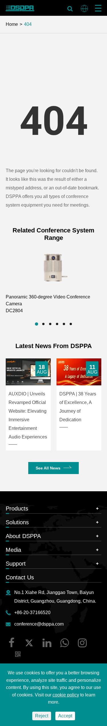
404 (28, 24)
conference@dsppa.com (39, 624)
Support (16, 563)
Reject (41, 715)
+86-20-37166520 (32, 612)
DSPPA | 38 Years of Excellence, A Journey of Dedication (77, 406)
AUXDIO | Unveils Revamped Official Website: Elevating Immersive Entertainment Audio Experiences (28, 415)
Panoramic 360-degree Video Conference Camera (48, 303)
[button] (36, 323)
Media (13, 550)
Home (12, 24)
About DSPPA (23, 536)
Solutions (17, 522)
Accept (65, 715)
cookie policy (66, 694)
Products (17, 508)
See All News (48, 468)
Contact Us (20, 577)
